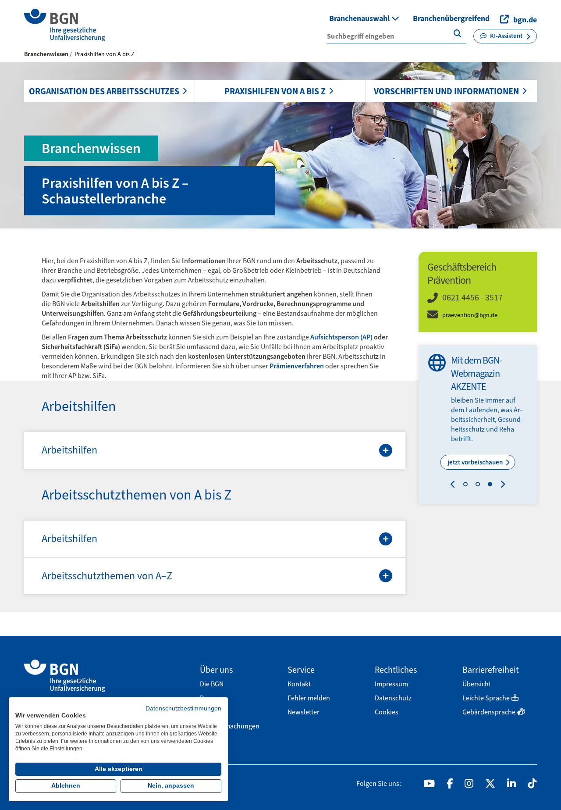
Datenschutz (393, 698)
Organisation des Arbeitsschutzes (104, 91)
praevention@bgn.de (469, 315)
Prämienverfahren (297, 366)
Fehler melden (309, 698)
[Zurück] (454, 485)
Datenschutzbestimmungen (183, 708)
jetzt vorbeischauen (475, 462)
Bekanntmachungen (229, 726)
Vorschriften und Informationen (446, 91)
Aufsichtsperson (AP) (341, 337)
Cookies (386, 712)
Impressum (391, 684)
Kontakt (299, 684)
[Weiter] (500, 485)
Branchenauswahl (360, 18)
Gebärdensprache (488, 712)
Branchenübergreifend (451, 18)
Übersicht (476, 684)
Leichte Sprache (486, 698)
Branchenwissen (46, 54)
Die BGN (212, 684)
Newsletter (304, 712)
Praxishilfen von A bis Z (275, 91)
